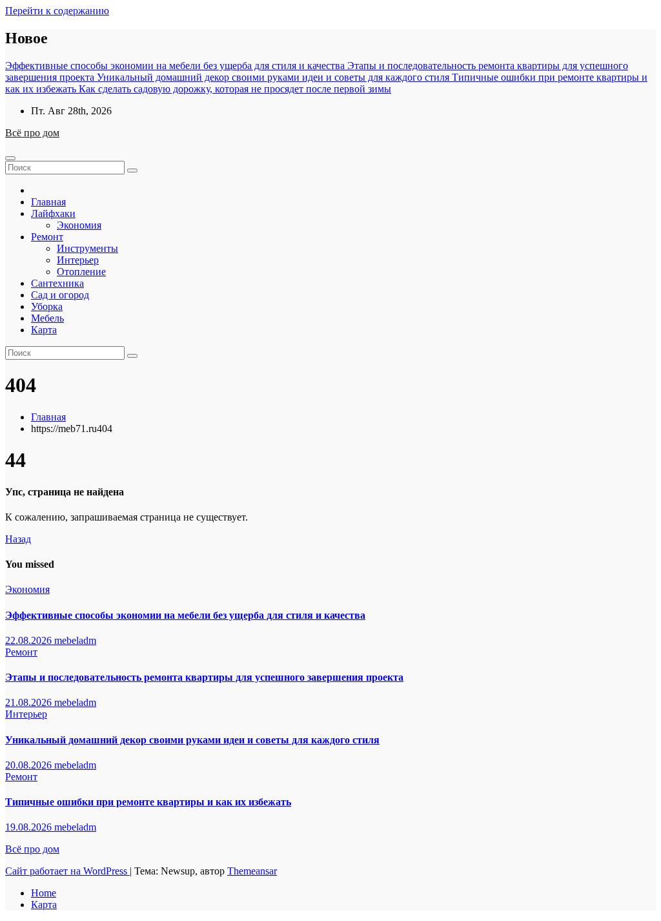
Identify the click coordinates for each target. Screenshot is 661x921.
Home (43, 892)
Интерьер (78, 259)
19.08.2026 (29, 827)
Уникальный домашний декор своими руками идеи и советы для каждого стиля (192, 739)
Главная (48, 201)
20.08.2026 (29, 765)
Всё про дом (32, 132)
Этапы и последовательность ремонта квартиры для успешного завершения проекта (204, 677)
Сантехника (57, 283)
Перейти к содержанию (57, 10)
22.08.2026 (29, 640)
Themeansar (252, 870)
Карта (44, 329)
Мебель (47, 318)
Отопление (81, 271)
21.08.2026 (29, 702)
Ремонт (47, 236)
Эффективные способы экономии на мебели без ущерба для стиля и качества (185, 615)
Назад (18, 538)
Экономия (79, 225)
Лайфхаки (53, 213)
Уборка (47, 306)
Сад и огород (60, 294)
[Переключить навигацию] (10, 158)
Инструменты (87, 248)
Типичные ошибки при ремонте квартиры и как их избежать (148, 801)
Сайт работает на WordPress (67, 870)
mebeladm (75, 640)
